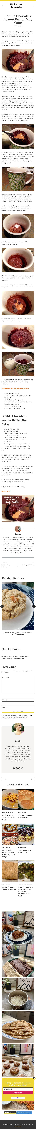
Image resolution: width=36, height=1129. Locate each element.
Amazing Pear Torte (27, 563)
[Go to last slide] (2, 606)
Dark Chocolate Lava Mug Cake (14, 408)
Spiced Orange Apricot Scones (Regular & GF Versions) (18, 634)
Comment (6, 677)
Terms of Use (13, 1122)
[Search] (32, 779)
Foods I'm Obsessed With (25, 884)
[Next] (34, 606)
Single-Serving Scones (11, 393)
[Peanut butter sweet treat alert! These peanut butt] (18, 1060)
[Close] (34, 1078)
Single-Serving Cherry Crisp (13, 400)
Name (4, 700)
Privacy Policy (22, 1122)
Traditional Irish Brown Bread (24, 851)
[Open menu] (32, 5)
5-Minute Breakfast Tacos (12, 406)
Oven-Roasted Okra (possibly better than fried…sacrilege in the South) (25, 891)
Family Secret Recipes (8, 812)
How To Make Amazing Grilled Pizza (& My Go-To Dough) (8, 853)
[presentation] (18, 606)
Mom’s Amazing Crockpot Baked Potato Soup (8, 817)
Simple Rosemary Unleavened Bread (9, 888)
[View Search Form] (3, 6)
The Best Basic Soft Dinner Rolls (25, 816)
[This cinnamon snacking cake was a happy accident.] (18, 927)
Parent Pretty (19, 486)
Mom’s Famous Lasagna (7, 564)
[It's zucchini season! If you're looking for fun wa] (18, 960)
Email (4, 707)
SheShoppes (18, 1126)
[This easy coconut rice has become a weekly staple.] (18, 994)
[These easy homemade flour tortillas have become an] (18, 1027)
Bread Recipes (22, 812)
